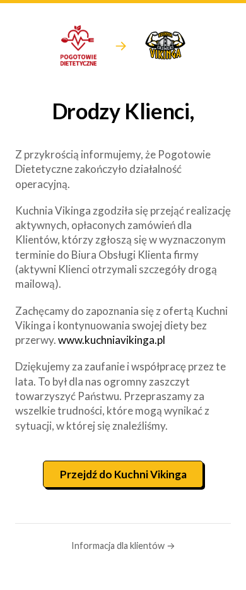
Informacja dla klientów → (123, 545)
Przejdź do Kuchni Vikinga (123, 474)
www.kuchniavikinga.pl (111, 339)
